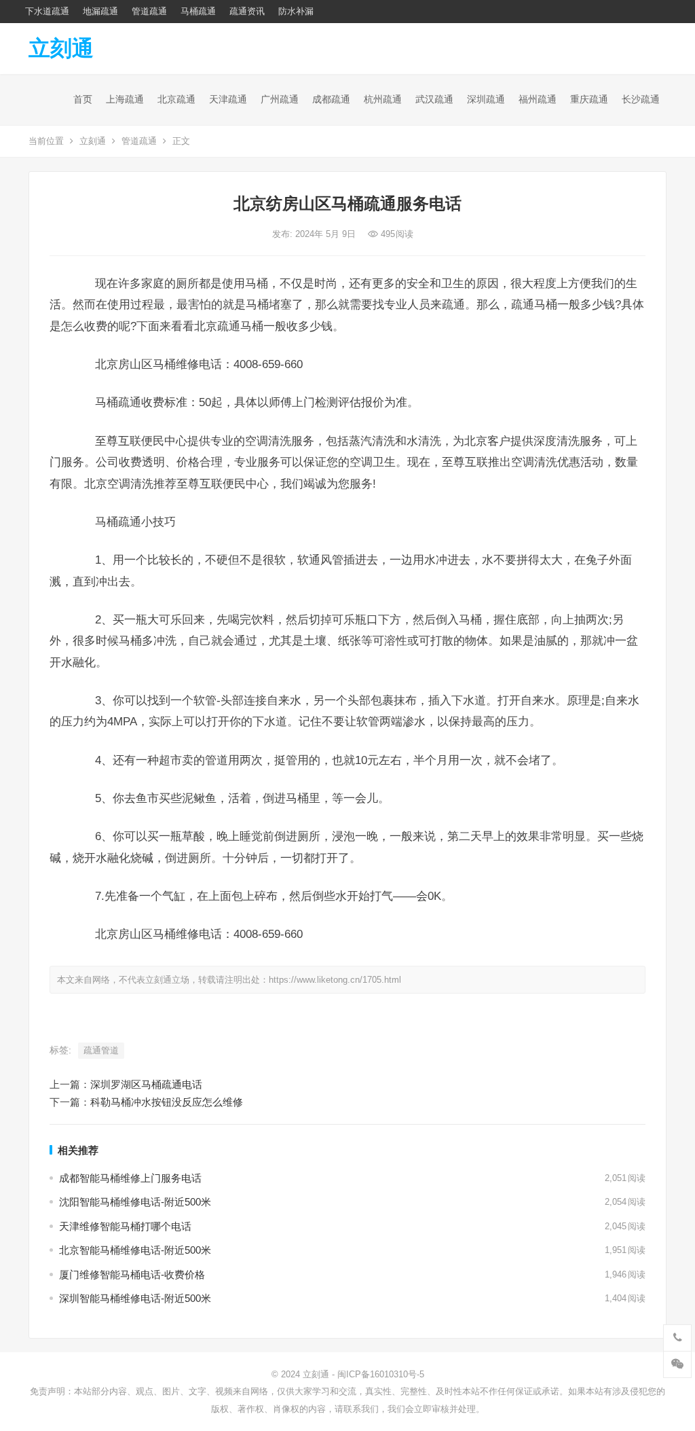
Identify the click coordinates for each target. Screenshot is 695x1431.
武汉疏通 (434, 99)
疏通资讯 (247, 11)
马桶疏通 (198, 11)
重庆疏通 (589, 99)
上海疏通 (125, 99)
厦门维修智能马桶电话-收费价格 (132, 1274)
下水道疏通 (47, 11)
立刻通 (61, 48)
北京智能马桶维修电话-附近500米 (135, 1250)
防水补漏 (296, 11)
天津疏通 (228, 99)
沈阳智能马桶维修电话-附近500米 (135, 1202)
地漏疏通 (100, 11)
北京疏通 (176, 99)
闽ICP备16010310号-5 (380, 1374)
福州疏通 (538, 99)
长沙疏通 (641, 99)
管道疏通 (149, 11)
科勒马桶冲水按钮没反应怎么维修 (166, 1102)
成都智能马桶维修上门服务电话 (130, 1178)
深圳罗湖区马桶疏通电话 (146, 1084)
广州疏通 (280, 99)
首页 (82, 99)
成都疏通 (331, 99)
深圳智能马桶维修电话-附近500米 (135, 1298)
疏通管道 (101, 1050)
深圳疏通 (486, 99)
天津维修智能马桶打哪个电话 (125, 1226)
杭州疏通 (383, 99)
